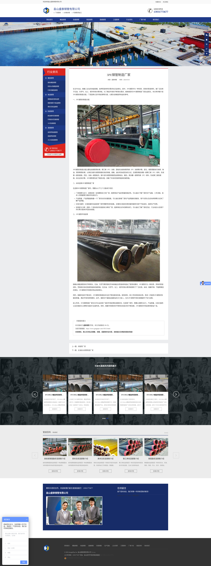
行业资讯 (129, 19)
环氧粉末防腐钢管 (53, 119)
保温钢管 (89, 19)
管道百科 (47, 432)
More (166, 433)
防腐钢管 (76, 19)
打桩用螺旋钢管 (53, 90)
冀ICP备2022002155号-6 (107, 555)
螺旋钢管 (63, 19)
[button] (104, 418)
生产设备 (107, 545)
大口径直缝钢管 (53, 140)
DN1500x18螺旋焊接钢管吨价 (159, 382)
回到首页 (67, 545)
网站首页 (49, 19)
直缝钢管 (103, 19)
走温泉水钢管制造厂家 (85, 350)
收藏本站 (158, 2)
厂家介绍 (143, 19)
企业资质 (115, 545)
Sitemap (93, 552)
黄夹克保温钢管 (53, 107)
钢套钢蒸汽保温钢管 (54, 103)
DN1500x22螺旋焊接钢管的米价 (59, 382)
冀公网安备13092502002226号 (74, 558)
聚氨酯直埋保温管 (53, 99)
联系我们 (156, 19)
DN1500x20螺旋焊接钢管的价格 (110, 382)
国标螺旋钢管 (52, 82)
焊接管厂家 (82, 346)
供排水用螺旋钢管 (53, 86)
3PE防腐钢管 (52, 123)
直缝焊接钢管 (52, 136)
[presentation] (35, 394)
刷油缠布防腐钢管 (53, 116)
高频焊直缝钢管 (53, 132)
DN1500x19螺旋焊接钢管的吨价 (135, 382)
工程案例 (116, 19)
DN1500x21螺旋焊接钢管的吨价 (84, 382)
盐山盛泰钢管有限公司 (67, 9)
